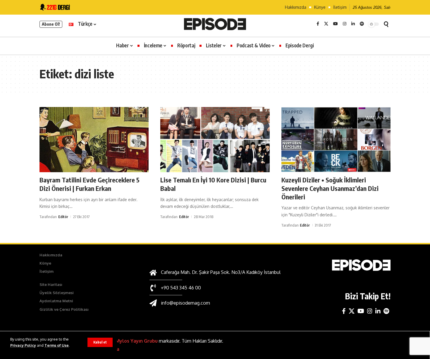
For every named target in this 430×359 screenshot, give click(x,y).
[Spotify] (361, 23)
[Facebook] (318, 23)
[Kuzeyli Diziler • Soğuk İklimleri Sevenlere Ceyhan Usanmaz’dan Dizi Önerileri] (336, 139)
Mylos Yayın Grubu (137, 341)
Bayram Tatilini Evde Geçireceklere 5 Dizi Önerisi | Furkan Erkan (89, 184)
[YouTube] (335, 23)
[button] (100, 342)
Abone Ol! (51, 24)
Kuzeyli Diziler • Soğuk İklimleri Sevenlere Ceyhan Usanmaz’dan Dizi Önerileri (330, 188)
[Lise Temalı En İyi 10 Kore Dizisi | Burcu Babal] (214, 139)
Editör (63, 216)
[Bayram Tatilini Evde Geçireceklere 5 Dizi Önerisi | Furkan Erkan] (94, 139)
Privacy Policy (23, 345)
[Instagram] (344, 23)
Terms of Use (56, 345)
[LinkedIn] (353, 23)
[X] (326, 23)
